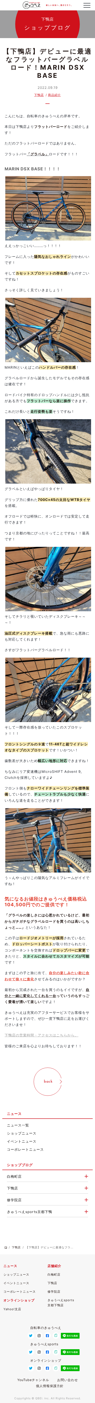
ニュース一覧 (18, 1125)
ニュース (10, 1266)
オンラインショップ (19, 1300)
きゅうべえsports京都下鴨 (29, 1211)
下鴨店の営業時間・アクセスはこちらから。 (41, 1035)
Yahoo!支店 (12, 1309)
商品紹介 (54, 95)
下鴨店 (39, 95)
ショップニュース (21, 1133)
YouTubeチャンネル (33, 1380)
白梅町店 (14, 1176)
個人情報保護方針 (50, 1386)
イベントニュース (21, 1141)
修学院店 (14, 1200)
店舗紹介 (54, 1266)
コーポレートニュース (25, 1149)
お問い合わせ (67, 1380)
